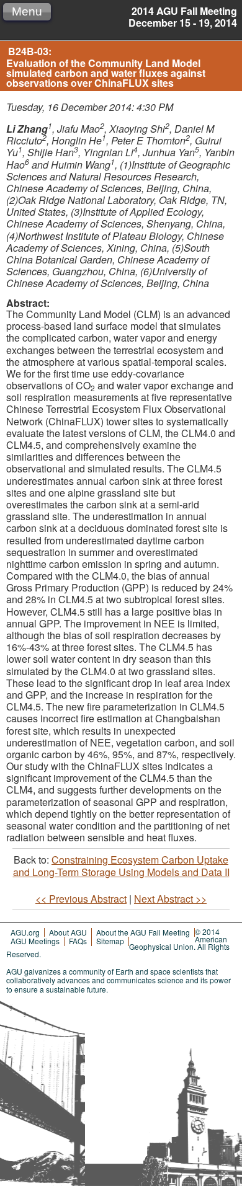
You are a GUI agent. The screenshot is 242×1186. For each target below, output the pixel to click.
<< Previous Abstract (81, 899)
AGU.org (25, 932)
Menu (27, 11)
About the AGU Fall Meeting (143, 932)
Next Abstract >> (170, 899)
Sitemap (110, 941)
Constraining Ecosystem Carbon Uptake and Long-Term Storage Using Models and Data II (121, 865)
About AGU (68, 932)
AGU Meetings (35, 941)
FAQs (78, 941)
